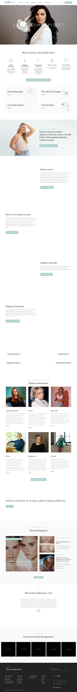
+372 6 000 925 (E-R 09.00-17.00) (60, 682)
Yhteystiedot (48, 2)
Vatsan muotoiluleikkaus (9, 681)
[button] (63, 2)
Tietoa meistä (43, 677)
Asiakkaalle (33, 2)
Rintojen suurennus (8, 677)
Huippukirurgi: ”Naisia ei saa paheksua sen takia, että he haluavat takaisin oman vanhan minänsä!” (63, 559)
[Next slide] (70, 609)
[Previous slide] (7, 609)
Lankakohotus (19, 681)
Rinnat (57, 537)
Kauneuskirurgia (62, 537)
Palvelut (21, 2)
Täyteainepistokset (20, 679)
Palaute (42, 681)
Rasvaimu (66, 537)
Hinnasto (40, 2)
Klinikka (27, 2)
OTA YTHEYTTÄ (68, 2)
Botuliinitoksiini (19, 677)
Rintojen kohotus (8, 679)
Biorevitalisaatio (19, 682)
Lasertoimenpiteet (32, 677)
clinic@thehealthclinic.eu (59, 684)
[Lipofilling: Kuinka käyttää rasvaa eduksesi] (46, 544)
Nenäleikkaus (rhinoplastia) (9, 682)
